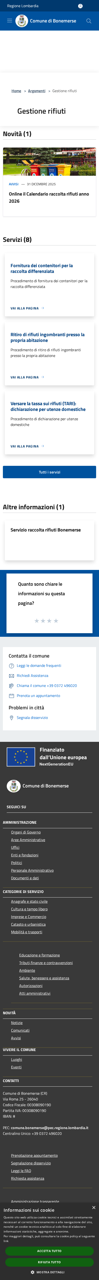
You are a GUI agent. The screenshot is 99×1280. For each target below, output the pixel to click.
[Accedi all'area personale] (80, 6)
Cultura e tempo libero (29, 909)
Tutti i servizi (49, 472)
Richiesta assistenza (27, 1178)
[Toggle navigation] (9, 20)
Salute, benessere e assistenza (44, 978)
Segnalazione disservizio (31, 1163)
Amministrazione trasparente (35, 1201)
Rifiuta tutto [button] (49, 1262)
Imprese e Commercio (28, 916)
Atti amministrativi (34, 993)
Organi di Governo (26, 832)
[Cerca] (89, 21)
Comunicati (20, 1030)
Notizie (17, 1022)
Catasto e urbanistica (28, 924)
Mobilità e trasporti (26, 932)
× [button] (93, 1208)
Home (16, 91)
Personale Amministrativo (32, 870)
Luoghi (16, 1059)
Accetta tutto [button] (49, 1251)
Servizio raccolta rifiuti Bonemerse (46, 529)
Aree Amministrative (28, 840)
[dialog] (49, 1241)
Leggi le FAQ (21, 1171)
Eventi (16, 1067)
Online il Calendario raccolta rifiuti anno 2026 (49, 197)
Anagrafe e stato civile (29, 901)
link (6, 1241)
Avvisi (14, 183)
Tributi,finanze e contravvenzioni (46, 963)
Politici (16, 863)
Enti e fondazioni (24, 855)
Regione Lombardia (22, 6)
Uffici (15, 847)
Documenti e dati (25, 878)
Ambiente (27, 970)
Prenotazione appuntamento (34, 1155)
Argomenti (36, 91)
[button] (49, 1272)
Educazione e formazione (39, 955)
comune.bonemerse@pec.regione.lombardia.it (49, 1128)
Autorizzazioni (31, 985)
